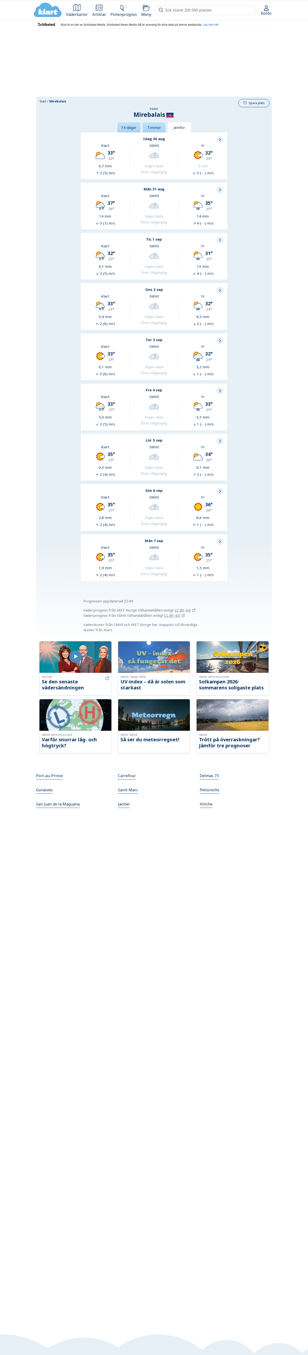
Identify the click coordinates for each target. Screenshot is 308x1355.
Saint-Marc (128, 790)
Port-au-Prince (49, 775)
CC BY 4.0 (183, 610)
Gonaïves (44, 790)
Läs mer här (210, 24)
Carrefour (127, 775)
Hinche (206, 804)
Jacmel (124, 804)
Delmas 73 (209, 775)
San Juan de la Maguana (58, 804)
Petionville (209, 790)
